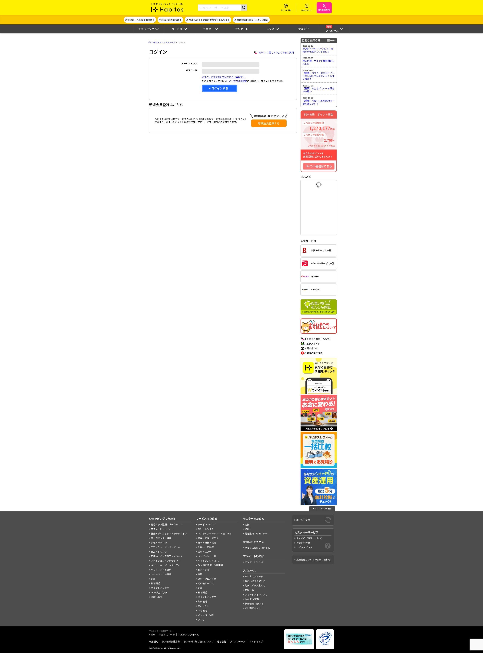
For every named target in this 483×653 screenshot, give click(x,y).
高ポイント (203, 606)
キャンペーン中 (206, 615)
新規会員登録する (268, 123)
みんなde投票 (252, 599)
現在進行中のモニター (256, 533)
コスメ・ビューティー (162, 528)
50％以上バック (159, 592)
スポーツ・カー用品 (161, 574)
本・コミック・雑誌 (161, 538)
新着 (153, 578)
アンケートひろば (254, 562)
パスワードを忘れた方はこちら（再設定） (223, 77)
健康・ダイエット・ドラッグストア (169, 533)
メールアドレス (189, 63)
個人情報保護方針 (171, 641)
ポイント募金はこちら (318, 166)
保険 (200, 574)
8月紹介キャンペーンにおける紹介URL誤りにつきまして (318, 50)
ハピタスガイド (312, 343)
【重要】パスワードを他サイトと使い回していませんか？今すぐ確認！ (318, 75)
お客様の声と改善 (313, 353)
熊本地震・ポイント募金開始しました (318, 62)
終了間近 (155, 583)
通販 (247, 528)
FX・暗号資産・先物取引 (210, 565)
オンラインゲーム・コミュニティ (215, 533)
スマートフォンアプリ (256, 594)
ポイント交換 (303, 519)
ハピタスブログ (304, 547)
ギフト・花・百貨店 (161, 569)
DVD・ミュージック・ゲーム (165, 547)
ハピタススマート (254, 576)
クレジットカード (207, 556)
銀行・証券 (203, 569)
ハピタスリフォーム (188, 634)
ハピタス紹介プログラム (257, 547)
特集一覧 (249, 589)
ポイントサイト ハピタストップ (161, 42)
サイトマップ (256, 641)
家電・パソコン (159, 542)
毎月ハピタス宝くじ (255, 580)
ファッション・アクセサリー (165, 560)
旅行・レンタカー (207, 528)
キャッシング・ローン (209, 560)
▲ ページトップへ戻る (322, 508)
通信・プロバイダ (207, 578)
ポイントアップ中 (160, 587)
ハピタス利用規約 (238, 80)
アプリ (201, 619)
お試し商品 (156, 596)
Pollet (152, 634)
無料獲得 (202, 601)
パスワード (191, 70)
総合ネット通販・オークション (167, 524)
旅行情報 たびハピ (254, 603)
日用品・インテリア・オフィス (167, 556)
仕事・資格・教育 (207, 542)
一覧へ (333, 40)
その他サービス (206, 583)
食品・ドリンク (159, 551)
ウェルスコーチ (167, 634)
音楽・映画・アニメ (208, 538)
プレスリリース (237, 641)
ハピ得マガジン (253, 608)
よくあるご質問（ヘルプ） (317, 338)
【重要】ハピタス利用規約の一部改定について (318, 102)
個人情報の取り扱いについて (198, 641)
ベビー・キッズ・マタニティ (165, 565)
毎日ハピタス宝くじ (255, 585)
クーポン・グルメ (207, 524)
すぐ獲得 (202, 610)
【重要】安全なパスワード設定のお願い (318, 90)
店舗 (247, 524)
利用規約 (153, 641)
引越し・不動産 (206, 547)
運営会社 (221, 641)
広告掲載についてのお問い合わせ (313, 559)
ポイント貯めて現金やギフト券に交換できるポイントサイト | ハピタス (167, 7)
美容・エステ (205, 551)
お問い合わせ (311, 348)
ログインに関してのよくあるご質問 (276, 52)
